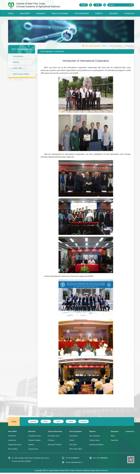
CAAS (83, 5)
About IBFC (25, 13)
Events (16, 62)
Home (10, 13)
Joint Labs (17, 68)
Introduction (18, 56)
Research (41, 13)
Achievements (33, 449)
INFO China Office (21, 74)
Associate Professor (55, 444)
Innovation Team (53, 436)
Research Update (34, 440)
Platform (99, 13)
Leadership (12, 440)
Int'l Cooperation (82, 13)
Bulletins (31, 444)
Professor (51, 440)
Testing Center (94, 440)
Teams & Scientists (59, 13)
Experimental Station (96, 444)
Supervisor (114, 440)
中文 (97, 5)
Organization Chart (14, 444)
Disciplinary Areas (34, 436)
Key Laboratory (94, 436)
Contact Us (129, 13)
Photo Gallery (13, 449)
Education (113, 13)
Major (113, 436)
